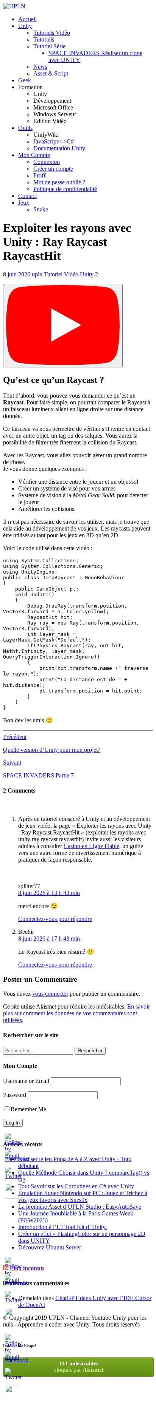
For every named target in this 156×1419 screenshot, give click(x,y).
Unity (25, 26)
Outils (25, 128)
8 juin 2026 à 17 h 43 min (49, 938)
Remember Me (28, 1109)
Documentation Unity (59, 148)
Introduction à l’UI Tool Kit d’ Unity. (62, 1227)
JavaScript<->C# (53, 141)
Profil (40, 175)
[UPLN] (14, 6)
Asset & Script (50, 73)
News (40, 66)
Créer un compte (53, 168)
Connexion (46, 162)
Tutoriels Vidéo (51, 32)
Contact (27, 196)
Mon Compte (34, 155)
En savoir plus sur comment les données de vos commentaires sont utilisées (76, 1013)
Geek (24, 80)
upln (37, 274)
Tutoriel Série (49, 46)
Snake (40, 209)
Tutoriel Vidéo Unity (69, 274)
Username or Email (26, 1081)
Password (14, 1095)
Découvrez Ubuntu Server (49, 1247)
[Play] (63, 325)
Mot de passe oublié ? (59, 182)
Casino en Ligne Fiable (91, 846)
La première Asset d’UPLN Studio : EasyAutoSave (79, 1206)
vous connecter (50, 993)
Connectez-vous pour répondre (55, 919)
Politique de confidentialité (65, 189)
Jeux (23, 202)
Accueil (27, 19)
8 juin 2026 (16, 274)
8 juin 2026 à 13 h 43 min (49, 893)
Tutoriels (43, 39)
